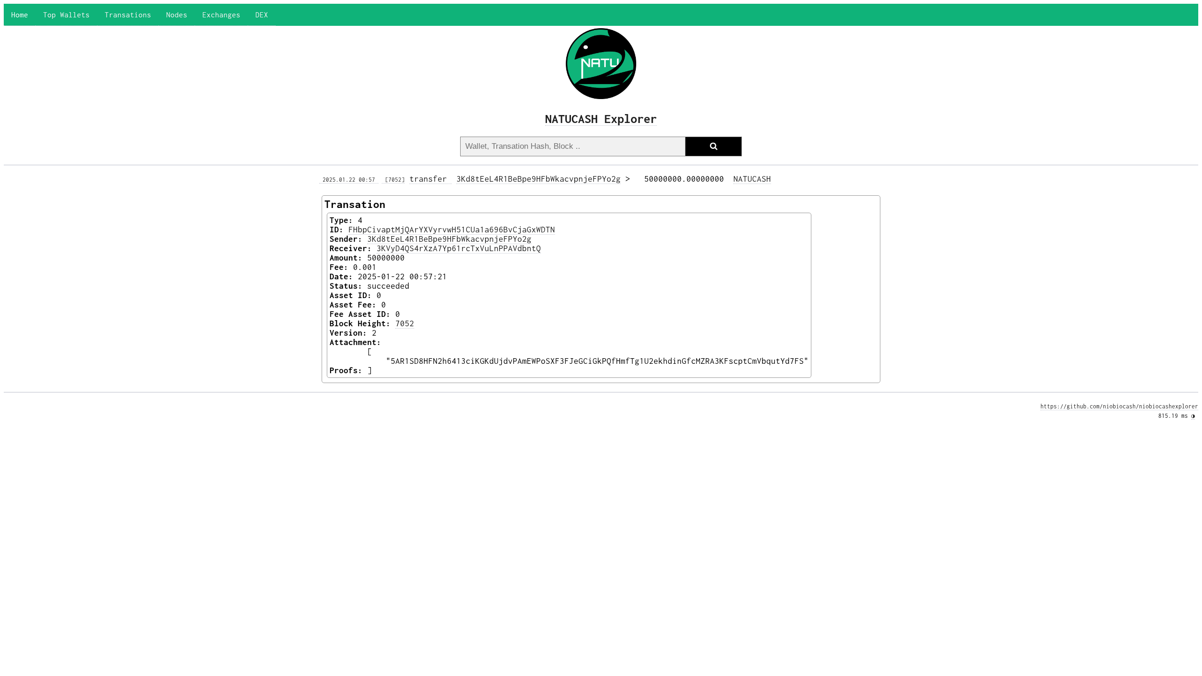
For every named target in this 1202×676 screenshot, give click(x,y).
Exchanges (221, 14)
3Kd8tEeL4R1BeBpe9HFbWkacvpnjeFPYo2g (538, 179)
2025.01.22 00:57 (348, 180)
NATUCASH (752, 179)
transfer (430, 179)
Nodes (176, 14)
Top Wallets (66, 14)
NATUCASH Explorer (601, 118)
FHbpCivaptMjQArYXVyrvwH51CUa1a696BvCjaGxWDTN (451, 229)
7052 (404, 323)
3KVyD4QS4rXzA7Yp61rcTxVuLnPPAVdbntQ (459, 248)
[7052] (393, 180)
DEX (261, 14)
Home (19, 14)
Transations (128, 14)
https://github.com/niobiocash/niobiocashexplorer (1119, 406)
